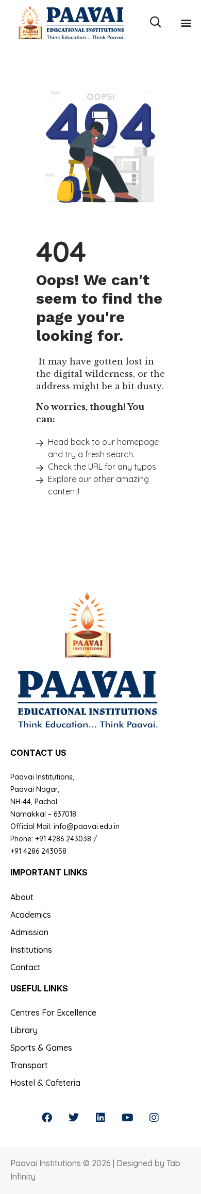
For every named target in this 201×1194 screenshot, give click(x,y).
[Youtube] (127, 1117)
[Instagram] (154, 1117)
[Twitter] (73, 1117)
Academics (30, 914)
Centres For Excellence (53, 1012)
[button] (185, 22)
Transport (29, 1065)
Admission (29, 932)
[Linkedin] (100, 1117)
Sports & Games (41, 1047)
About (22, 897)
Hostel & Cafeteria (45, 1082)
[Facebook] (47, 1117)
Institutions (31, 949)
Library (24, 1030)
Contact (25, 967)
